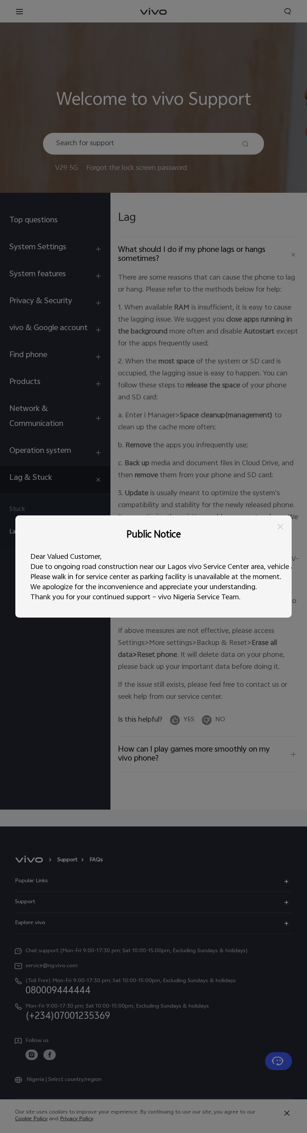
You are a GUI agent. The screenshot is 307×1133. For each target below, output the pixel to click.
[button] (280, 526)
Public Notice (154, 536)
